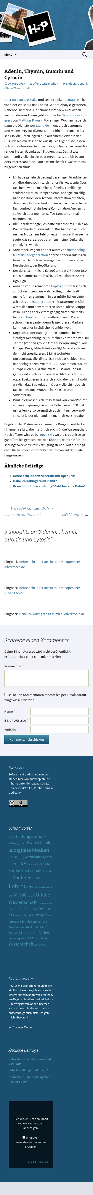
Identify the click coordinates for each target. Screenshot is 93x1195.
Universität (30, 932)
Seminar (36, 921)
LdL (37, 878)
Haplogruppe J (37, 317)
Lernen (30, 887)
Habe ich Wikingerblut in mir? (35, 481)
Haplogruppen (61, 286)
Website (10, 729)
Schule (25, 921)
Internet (47, 871)
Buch (22, 843)
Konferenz (23, 877)
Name (9, 711)
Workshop (39, 944)
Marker (49, 130)
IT (10, 878)
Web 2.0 (26, 938)
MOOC (20, 895)
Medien (41, 887)
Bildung (23, 836)
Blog (34, 837)
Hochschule (31, 870)
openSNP (69, 99)
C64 (37, 843)
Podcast (19, 915)
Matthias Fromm (31, 120)
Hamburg (32, 864)
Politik (29, 915)
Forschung (16, 857)
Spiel (45, 921)
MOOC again (75, 514)
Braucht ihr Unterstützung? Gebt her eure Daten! (49, 486)
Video (44, 932)
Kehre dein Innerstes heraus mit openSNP (44, 476)
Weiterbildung (39, 938)
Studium (14, 927)
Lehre (16, 886)
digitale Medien (31, 849)
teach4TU (26, 927)
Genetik (83, 83)
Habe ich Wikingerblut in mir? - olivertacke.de (52, 614)
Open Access (44, 903)
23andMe (42, 125)
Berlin (12, 836)
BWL (30, 842)
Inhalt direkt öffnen (38, 1161)
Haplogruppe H (43, 301)
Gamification (33, 857)
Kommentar (14, 666)
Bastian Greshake (24, 99)
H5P (21, 863)
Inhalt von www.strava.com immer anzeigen (31, 1142)
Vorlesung (14, 938)
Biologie (71, 83)
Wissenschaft (21, 944)
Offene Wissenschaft (45, 83)
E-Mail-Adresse (16, 720)
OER (31, 895)
